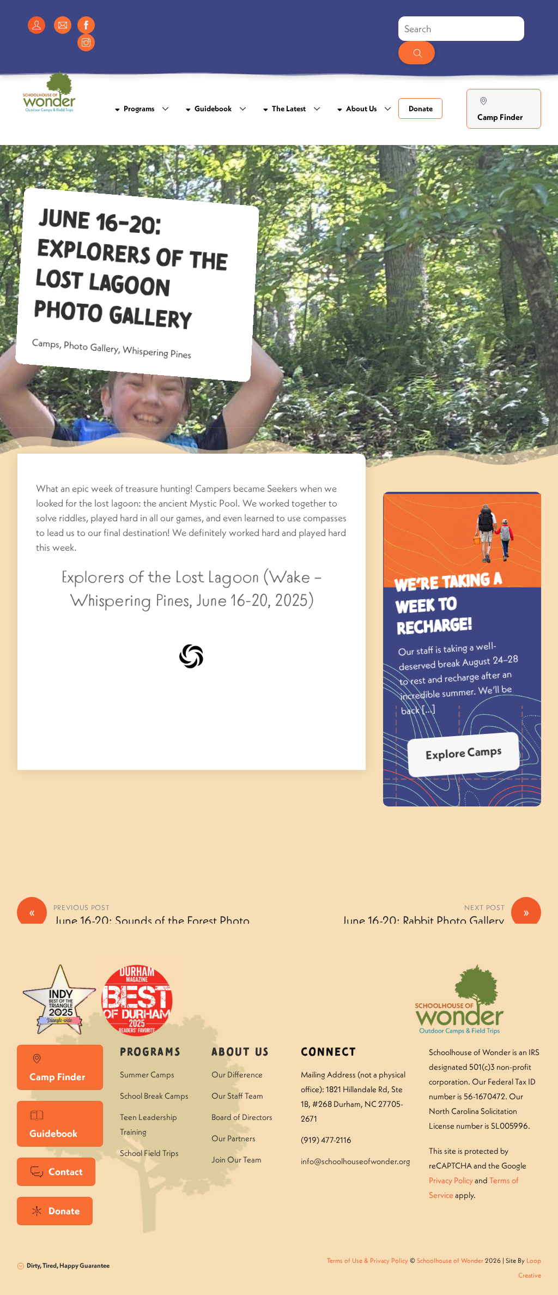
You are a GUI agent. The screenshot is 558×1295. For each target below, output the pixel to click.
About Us (360, 108)
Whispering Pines (157, 353)
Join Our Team (236, 1159)
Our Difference (237, 1074)
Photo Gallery (90, 347)
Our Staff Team (237, 1096)
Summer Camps (147, 1074)
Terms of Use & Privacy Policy (367, 1260)
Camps (46, 343)
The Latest (288, 108)
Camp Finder (500, 117)
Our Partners (233, 1138)
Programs (138, 108)
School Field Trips (149, 1153)
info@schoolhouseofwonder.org (355, 1161)
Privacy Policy (451, 1180)
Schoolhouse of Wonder (450, 1260)
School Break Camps (154, 1096)
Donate (421, 108)
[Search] (416, 52)
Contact (65, 1171)
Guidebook (212, 108)
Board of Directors (241, 1117)
